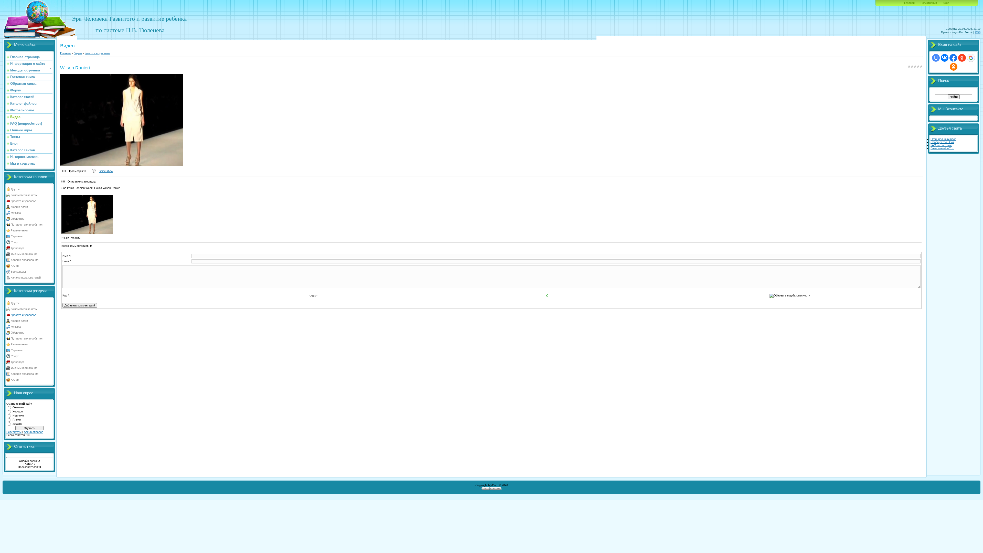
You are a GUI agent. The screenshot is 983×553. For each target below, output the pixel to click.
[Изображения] (87, 214)
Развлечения (19, 230)
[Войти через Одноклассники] (953, 67)
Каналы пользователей (26, 277)
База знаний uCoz (942, 148)
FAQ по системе (941, 145)
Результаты (14, 431)
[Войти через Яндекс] (962, 58)
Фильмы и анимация (24, 254)
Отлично (18, 407)
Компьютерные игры (24, 195)
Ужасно (17, 423)
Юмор (15, 265)
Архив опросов (33, 431)
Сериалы (17, 236)
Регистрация (929, 2)
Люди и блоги (19, 206)
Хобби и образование (24, 259)
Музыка (16, 212)
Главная (909, 2)
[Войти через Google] (971, 58)
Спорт (15, 242)
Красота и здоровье (23, 201)
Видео (78, 53)
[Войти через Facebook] (953, 58)
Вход (946, 2)
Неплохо (18, 415)
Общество (17, 218)
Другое (15, 189)
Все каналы (18, 271)
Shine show (106, 171)
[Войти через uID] (936, 58)
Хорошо (18, 411)
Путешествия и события (26, 224)
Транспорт (17, 248)
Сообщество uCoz (942, 142)
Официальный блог (943, 139)
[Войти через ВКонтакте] (944, 58)
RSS (977, 32)
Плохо (17, 419)
